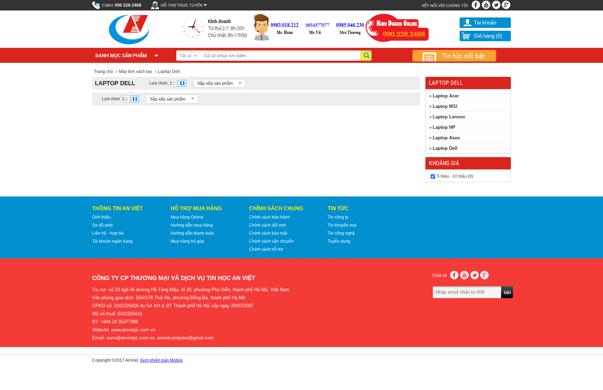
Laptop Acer (446, 95)
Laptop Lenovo (449, 116)
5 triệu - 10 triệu (452, 176)
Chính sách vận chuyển (271, 241)
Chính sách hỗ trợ (266, 249)
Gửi (507, 302)
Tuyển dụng (339, 241)
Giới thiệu (101, 217)
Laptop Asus (446, 137)
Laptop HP (444, 127)
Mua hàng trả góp (187, 241)
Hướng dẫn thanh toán (192, 233)
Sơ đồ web (102, 225)
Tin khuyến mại (342, 225)
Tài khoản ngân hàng (112, 241)
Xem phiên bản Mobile (161, 360)
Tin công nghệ (341, 233)
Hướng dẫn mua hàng (192, 225)
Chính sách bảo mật (268, 233)
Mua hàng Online (187, 217)
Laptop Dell (445, 148)
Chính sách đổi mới (267, 225)
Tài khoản (485, 22)
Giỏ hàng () (488, 36)
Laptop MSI (445, 106)
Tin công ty (338, 217)
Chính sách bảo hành (269, 217)
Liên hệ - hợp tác (108, 233)
